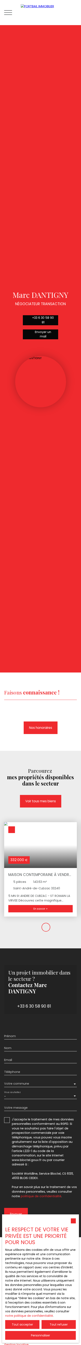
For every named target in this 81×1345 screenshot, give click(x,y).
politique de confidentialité (41, 1196)
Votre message (16, 1108)
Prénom (10, 1036)
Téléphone (12, 1072)
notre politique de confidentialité (29, 1316)
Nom (7, 1048)
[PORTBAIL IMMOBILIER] (49, 12)
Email (8, 1060)
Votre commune (16, 1083)
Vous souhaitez (12, 1092)
